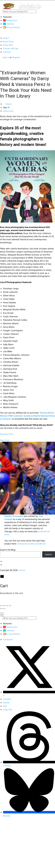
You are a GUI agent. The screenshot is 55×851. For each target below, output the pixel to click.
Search (48, 554)
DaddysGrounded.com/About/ (31, 543)
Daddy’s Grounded (13, 516)
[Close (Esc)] (1, 605)
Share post (8, 111)
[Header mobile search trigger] (1, 63)
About (6, 38)
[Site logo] (22, 8)
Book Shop (8, 41)
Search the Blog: (8, 549)
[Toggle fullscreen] (7, 605)
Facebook (8, 639)
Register (16, 57)
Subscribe (8, 45)
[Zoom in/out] (10, 605)
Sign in (6, 57)
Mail (5, 706)
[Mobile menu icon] (27, 1)
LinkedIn (7, 699)
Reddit (6, 702)
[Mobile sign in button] (1, 60)
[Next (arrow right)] (4, 608)
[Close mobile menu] (1, 32)
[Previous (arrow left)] (1, 608)
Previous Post (6, 434)
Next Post (5, 440)
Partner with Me (10, 48)
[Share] (4, 605)
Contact (7, 52)
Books (8, 104)
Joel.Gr (21, 570)
